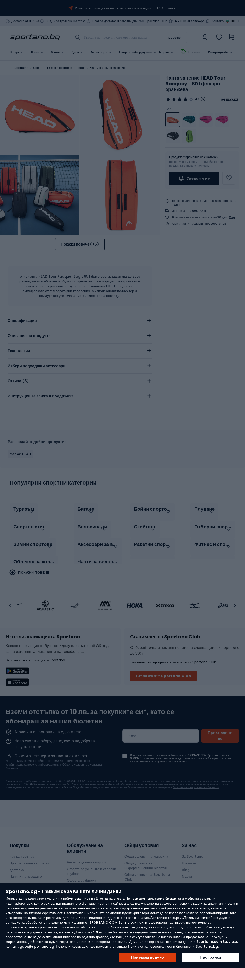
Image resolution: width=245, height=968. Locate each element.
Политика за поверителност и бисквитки (196, 787)
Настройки (210, 957)
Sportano (21, 68)
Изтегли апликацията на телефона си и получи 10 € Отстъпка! (126, 8)
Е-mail (133, 735)
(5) (202, 99)
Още (177, 205)
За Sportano (192, 856)
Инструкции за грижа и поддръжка (41, 396)
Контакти (218, 21)
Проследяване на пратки (29, 863)
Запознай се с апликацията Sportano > (37, 660)
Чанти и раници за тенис (107, 68)
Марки (164, 52)
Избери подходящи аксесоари (37, 366)
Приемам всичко (147, 957)
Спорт (37, 68)
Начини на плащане (26, 876)
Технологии (19, 351)
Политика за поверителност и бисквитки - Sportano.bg (173, 946)
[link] (205, 37)
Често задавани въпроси (86, 862)
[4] (179, 99)
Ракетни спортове (59, 68)
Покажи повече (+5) (80, 244)
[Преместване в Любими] (228, 178)
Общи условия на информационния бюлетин (146, 865)
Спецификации (22, 320)
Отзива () (18, 381)
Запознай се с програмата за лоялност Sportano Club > (174, 662)
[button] (10, 605)
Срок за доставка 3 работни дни (115, 21)
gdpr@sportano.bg (37, 946)
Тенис (81, 68)
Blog (186, 869)
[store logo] (35, 37)
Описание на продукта (29, 335)
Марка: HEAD (20, 454)
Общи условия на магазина (146, 856)
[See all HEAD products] (229, 99)
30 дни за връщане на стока (65, 21)
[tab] (80, 320)
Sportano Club (157, 21)
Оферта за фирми (81, 880)
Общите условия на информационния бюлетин (158, 761)
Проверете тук (215, 224)
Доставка (17, 869)
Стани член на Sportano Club (163, 676)
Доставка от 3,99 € (25, 21)
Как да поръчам (22, 856)
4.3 (197, 99)
